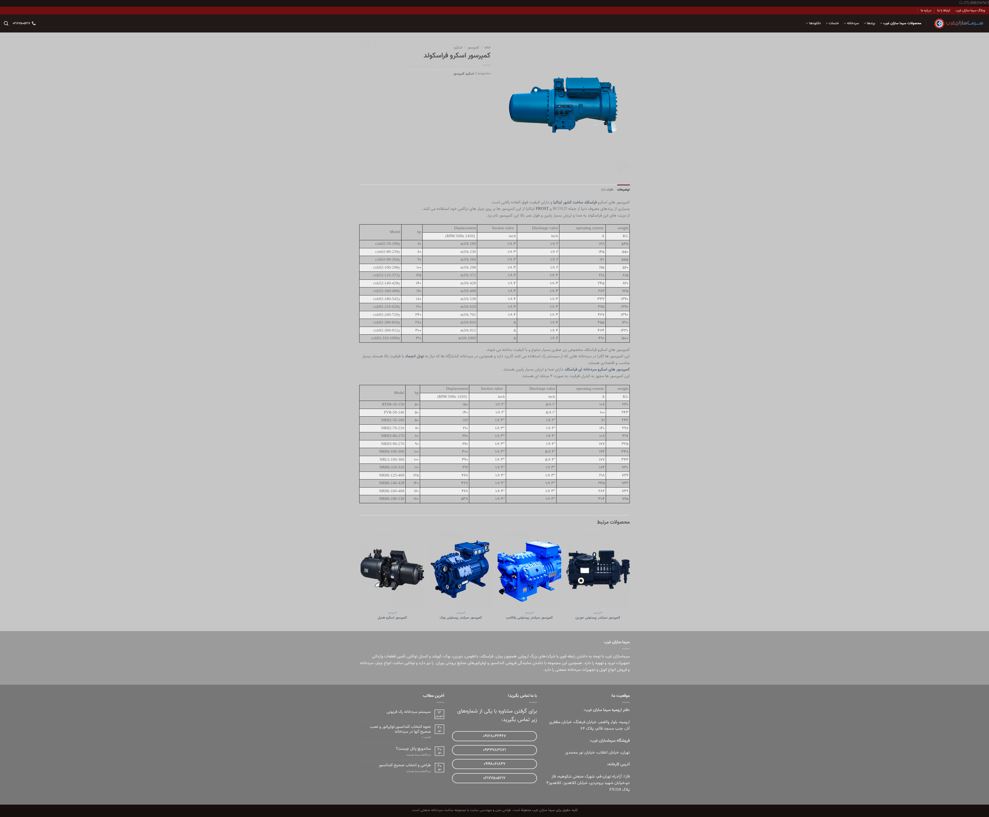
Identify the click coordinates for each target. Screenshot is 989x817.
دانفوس (471, 656)
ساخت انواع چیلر (389, 663)
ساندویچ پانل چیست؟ (413, 748)
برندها (871, 23)
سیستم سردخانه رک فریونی (409, 711)
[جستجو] (6, 23)
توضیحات (623, 189)
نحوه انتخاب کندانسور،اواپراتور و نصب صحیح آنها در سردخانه (400, 729)
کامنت (426, 737)
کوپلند (436, 656)
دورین (458, 656)
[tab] (623, 190)
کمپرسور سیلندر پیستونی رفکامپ (529, 617)
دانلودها (815, 23)
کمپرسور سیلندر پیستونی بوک (461, 617)
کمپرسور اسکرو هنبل (392, 617)
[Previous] (629, 581)
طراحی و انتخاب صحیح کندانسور (405, 765)
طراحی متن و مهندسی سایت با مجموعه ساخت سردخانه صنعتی (465, 810)
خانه (487, 47)
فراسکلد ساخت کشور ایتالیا (575, 202)
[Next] (361, 581)
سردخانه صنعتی (568, 669)
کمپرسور (473, 47)
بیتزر (499, 656)
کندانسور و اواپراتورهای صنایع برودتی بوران (470, 663)
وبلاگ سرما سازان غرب (970, 10)
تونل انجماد (414, 356)
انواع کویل (607, 669)
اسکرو (458, 47)
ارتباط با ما (943, 10)
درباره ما (926, 10)
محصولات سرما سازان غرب (902, 23)
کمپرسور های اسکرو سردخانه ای (604, 369)
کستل (423, 656)
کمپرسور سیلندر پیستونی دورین (597, 617)
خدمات (834, 23)
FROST (542, 208)
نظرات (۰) (607, 189)
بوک (447, 656)
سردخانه (853, 23)
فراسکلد (571, 369)
